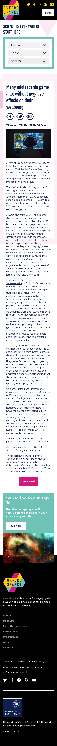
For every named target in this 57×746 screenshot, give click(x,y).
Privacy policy (37, 661)
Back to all (28, 481)
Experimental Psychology (23, 286)
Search (44, 61)
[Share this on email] (30, 116)
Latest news (10, 631)
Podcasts (8, 620)
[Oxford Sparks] (14, 595)
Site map (8, 661)
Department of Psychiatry (33, 395)
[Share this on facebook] (10, 116)
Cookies (21, 661)
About (7, 642)
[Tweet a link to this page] (20, 116)
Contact (8, 647)
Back (48, 12)
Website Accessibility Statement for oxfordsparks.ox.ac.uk (23, 670)
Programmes (10, 636)
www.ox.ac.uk (11, 731)
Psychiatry (12, 289)
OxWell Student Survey (24, 187)
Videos (7, 615)
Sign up (16, 525)
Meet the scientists (15, 626)
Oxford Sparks (11, 5)
